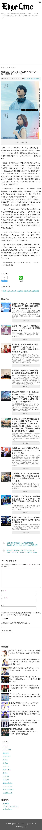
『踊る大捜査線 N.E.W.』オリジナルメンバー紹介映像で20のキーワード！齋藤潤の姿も (24, 688)
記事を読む (26, 320)
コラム (5, 763)
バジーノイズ (11, 291)
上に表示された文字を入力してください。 (16, 623)
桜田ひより (28, 291)
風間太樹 (35, 291)
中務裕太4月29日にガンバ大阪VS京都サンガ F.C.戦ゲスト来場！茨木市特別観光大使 (26, 519)
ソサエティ (7, 769)
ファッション (7, 786)
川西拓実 (20, 291)
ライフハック (7, 793)
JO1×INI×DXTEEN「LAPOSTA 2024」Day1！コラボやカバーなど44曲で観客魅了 (22, 544)
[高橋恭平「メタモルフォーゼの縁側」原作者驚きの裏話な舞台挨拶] (6, 374)
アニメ (5, 746)
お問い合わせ (7, 809)
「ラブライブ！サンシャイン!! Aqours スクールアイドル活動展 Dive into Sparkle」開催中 (24, 696)
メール (4, 598)
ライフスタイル (8, 789)
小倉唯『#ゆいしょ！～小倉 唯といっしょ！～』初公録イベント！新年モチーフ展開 (26, 328)
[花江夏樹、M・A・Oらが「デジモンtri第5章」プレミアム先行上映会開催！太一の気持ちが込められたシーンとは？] (6, 477)
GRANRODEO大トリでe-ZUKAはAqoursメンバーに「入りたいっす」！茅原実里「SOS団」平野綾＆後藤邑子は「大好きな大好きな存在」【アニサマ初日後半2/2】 (26, 397)
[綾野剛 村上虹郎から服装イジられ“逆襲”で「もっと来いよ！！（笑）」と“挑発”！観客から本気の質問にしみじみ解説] (6, 348)
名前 (3, 591)
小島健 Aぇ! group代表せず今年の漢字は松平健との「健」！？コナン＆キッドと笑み (26, 450)
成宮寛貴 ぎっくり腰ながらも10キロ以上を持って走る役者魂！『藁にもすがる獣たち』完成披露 (25, 714)
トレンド (6, 779)
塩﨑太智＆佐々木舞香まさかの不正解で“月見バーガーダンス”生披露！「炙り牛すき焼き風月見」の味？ (24, 661)
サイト (3, 605)
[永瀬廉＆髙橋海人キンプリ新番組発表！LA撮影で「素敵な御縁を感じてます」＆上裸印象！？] (6, 307)
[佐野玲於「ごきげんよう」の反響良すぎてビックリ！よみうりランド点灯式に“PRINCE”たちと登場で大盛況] (6, 500)
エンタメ (27, 78)
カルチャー (35, 78)
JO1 (4, 291)
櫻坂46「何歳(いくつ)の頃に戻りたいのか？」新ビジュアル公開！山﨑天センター (22, 551)
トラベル (6, 776)
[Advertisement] (21, 42)
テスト (5, 773)
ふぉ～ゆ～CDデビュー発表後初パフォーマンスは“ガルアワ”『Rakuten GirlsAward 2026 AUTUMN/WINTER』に (24, 723)
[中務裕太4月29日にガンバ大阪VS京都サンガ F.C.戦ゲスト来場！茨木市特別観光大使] (6, 521)
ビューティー (7, 783)
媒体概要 (6, 803)
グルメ (5, 759)
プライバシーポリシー (11, 806)
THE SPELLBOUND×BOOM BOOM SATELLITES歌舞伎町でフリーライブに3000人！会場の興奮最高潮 (23, 731)
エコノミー (7, 749)
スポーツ (6, 766)
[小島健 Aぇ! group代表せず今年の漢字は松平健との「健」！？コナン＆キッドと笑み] (6, 452)
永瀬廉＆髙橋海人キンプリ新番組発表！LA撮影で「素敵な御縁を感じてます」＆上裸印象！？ (26, 306)
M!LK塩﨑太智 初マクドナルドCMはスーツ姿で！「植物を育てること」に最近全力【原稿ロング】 (25, 679)
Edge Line (23, 827)
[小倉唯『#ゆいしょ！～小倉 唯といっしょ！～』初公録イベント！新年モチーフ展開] (6, 330)
